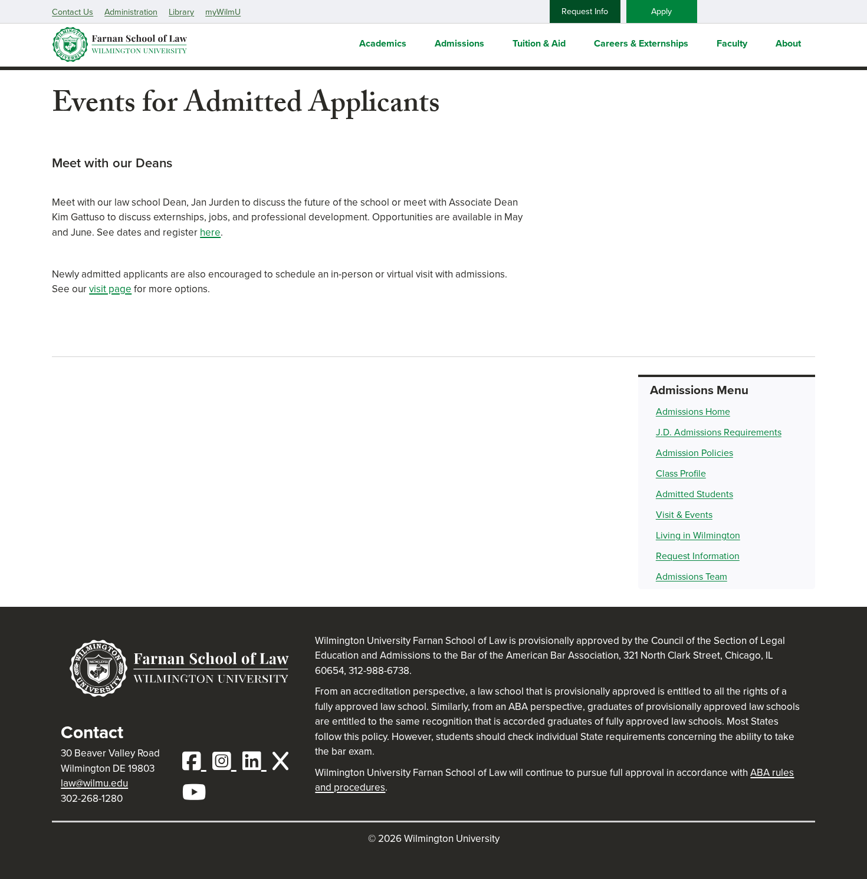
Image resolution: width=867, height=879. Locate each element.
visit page (110, 289)
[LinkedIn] (257, 761)
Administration (130, 11)
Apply (661, 11)
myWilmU (223, 11)
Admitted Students (694, 494)
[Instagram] (227, 761)
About (788, 43)
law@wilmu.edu (94, 783)
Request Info (584, 11)
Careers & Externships (641, 43)
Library (181, 11)
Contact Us (72, 11)
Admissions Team (691, 576)
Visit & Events (684, 514)
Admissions (459, 43)
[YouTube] (197, 792)
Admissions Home (693, 411)
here (210, 232)
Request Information (698, 556)
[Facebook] (197, 761)
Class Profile (681, 473)
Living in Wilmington (698, 535)
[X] (283, 761)
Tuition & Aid (539, 43)
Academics (382, 43)
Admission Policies (694, 453)
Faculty (732, 43)
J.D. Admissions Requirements (718, 432)
